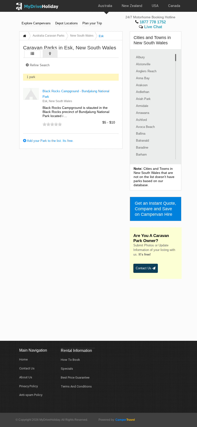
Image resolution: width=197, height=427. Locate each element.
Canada (174, 6)
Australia (105, 6)
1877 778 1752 (152, 22)
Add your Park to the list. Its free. (50, 141)
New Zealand (132, 6)
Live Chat (152, 27)
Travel (125, 419)
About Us (25, 377)
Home (23, 359)
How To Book (70, 359)
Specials (67, 368)
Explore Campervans (36, 23)
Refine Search (39, 65)
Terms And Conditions (76, 386)
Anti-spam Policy (30, 395)
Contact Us (144, 268)
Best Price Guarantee (75, 377)
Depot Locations (66, 23)
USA (155, 6)
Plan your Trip (92, 23)
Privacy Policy (28, 386)
